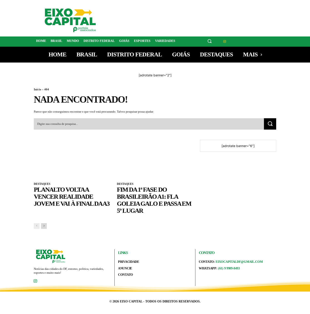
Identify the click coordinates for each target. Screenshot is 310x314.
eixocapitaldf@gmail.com (239, 261)
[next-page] (44, 226)
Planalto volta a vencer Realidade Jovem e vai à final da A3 (71, 196)
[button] (209, 41)
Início (37, 89)
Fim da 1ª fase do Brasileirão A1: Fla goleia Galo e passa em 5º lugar (154, 200)
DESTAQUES (42, 184)
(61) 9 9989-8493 (229, 268)
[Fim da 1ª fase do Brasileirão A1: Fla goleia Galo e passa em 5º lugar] (155, 159)
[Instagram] (225, 42)
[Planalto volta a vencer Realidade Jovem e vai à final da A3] (72, 159)
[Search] (270, 123)
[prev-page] (36, 226)
